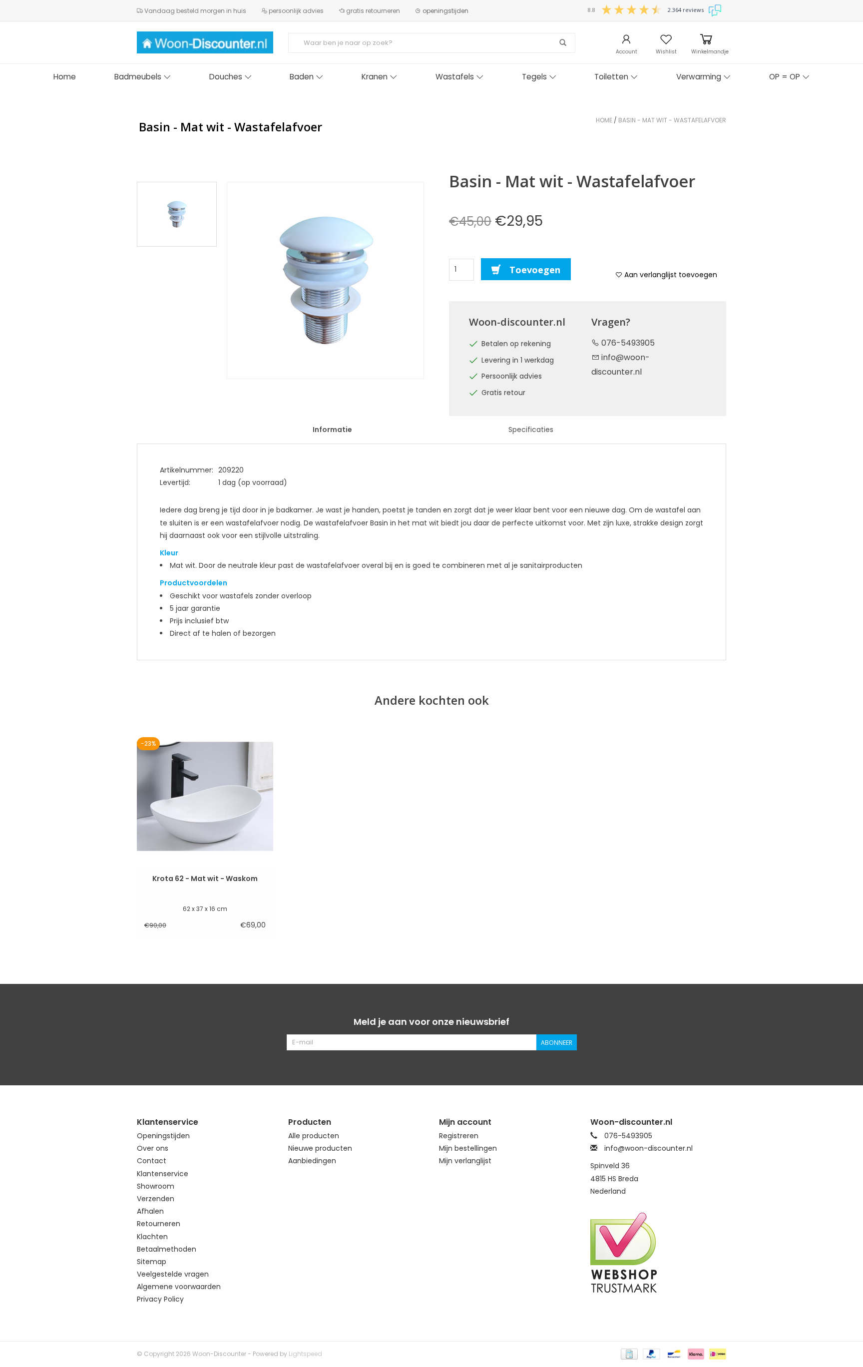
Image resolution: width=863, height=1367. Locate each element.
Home (64, 76)
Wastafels (454, 76)
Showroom (155, 1186)
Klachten (152, 1237)
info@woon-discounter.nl (648, 1148)
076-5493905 (627, 343)
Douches (225, 76)
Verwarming (698, 76)
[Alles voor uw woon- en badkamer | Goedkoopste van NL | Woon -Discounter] (205, 42)
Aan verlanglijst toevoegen (669, 275)
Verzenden (155, 1199)
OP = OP (784, 76)
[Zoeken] (562, 42)
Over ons (152, 1148)
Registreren (458, 1136)
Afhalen (150, 1211)
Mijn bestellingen (468, 1148)
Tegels (534, 76)
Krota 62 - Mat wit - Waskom (205, 879)
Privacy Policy (160, 1299)
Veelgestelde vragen (173, 1274)
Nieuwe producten (320, 1148)
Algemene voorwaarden (179, 1287)
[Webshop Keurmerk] (658, 1253)
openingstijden (444, 10)
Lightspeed (305, 1354)
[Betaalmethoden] (628, 1353)
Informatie (332, 430)
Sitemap (151, 1262)
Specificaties (530, 430)
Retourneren (158, 1224)
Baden (302, 76)
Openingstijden (163, 1136)
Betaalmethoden (166, 1249)
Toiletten (611, 76)
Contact (151, 1161)
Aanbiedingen (312, 1161)
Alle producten (313, 1136)
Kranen (375, 76)
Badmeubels (137, 76)
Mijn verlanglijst (465, 1161)
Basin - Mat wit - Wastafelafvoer (672, 120)
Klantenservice (162, 1174)
